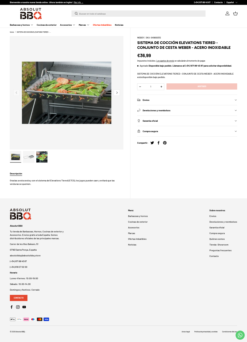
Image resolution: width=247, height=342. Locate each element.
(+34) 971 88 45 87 (202, 2)
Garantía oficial (216, 227)
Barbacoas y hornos (20, 24)
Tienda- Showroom (218, 244)
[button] (235, 13)
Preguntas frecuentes (220, 250)
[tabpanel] (66, 182)
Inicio (12, 32)
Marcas (82, 24)
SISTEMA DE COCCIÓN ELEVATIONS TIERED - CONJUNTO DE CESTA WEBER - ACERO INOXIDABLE (34, 32)
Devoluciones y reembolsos (223, 221)
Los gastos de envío (165, 61)
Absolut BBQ (20, 332)
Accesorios (66, 24)
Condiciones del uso (229, 332)
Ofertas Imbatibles (102, 24)
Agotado (202, 86)
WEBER (140, 37)
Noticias (119, 24)
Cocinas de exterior (47, 24)
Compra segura (217, 233)
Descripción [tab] (16, 173)
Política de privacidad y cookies (206, 332)
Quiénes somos (217, 238)
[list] (66, 92)
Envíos (212, 216)
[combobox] (138, 13)
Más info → (78, 2)
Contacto (218, 2)
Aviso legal (186, 332)
